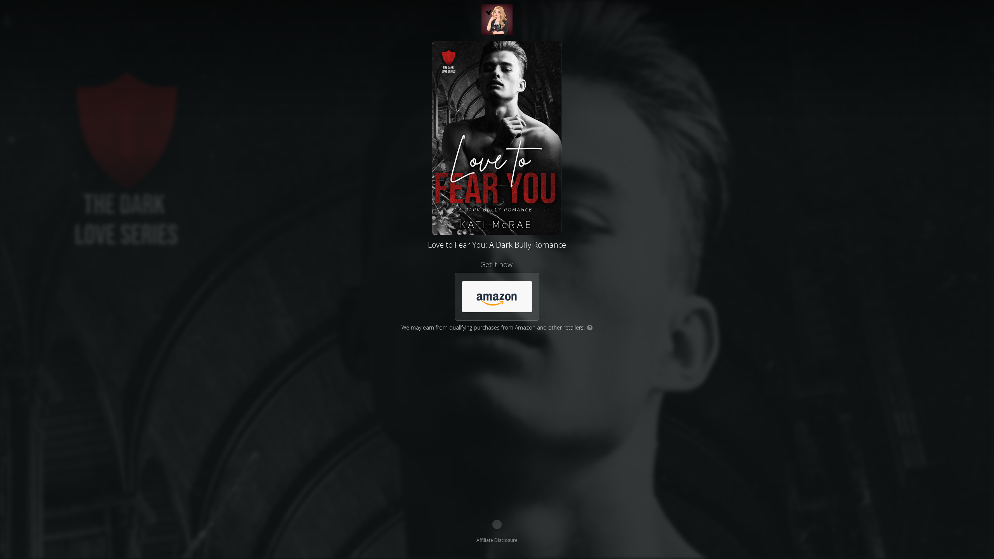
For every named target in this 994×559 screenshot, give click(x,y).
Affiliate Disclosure (497, 540)
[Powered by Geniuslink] (497, 524)
